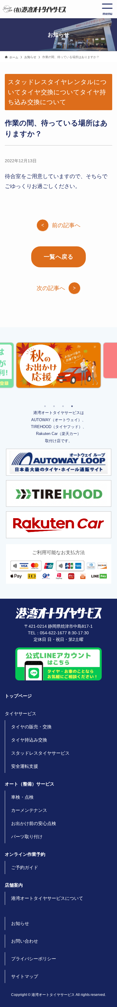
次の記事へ (51, 288)
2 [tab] (54, 406)
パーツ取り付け (27, 836)
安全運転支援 (24, 766)
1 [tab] (45, 406)
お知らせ (20, 923)
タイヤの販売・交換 (31, 726)
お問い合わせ (24, 941)
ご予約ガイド (24, 867)
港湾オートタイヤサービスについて (47, 898)
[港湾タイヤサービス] (34, 9)
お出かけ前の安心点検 (33, 823)
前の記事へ (66, 225)
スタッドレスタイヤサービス (40, 753)
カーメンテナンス (29, 810)
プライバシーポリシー (33, 958)
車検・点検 (22, 797)
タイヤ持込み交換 (29, 739)
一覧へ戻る (59, 257)
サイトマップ (24, 976)
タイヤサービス (20, 713)
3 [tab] (63, 406)
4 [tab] (72, 406)
